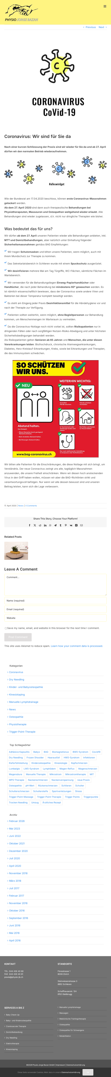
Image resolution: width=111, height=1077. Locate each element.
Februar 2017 (16, 895)
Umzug (35, 802)
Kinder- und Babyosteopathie (26, 687)
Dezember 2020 (18, 851)
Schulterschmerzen (19, 791)
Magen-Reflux (67, 768)
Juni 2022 (15, 836)
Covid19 (96, 752)
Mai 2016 (14, 933)
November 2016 (18, 903)
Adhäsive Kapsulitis (19, 752)
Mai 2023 (14, 828)
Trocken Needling (18, 802)
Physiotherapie (17, 724)
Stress (78, 791)
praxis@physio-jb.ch (13, 977)
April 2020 (15, 865)
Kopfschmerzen (79, 763)
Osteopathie (16, 716)
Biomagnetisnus (60, 752)
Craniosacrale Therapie (16, 1026)
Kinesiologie (60, 763)
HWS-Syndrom (71, 757)
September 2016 (18, 918)
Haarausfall (54, 757)
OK (88, 1072)
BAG (46, 752)
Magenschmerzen (87, 768)
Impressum (60, 1065)
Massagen (63, 1013)
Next (101, 27)
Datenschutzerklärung (75, 1065)
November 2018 (18, 873)
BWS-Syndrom (80, 752)
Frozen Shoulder (35, 757)
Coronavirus (16, 672)
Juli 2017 (14, 888)
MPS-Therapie (16, 780)
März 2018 (15, 880)
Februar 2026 (17, 821)
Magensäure (15, 774)
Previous (91, 27)
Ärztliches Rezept (51, 802)
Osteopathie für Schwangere (71, 1030)
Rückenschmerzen (48, 785)
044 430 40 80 (16, 971)
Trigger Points (72, 796)
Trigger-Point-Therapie (22, 731)
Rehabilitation (65, 1036)
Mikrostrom (55, 774)
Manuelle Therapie (36, 774)
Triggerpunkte (91, 796)
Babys (36, 752)
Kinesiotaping (17, 694)
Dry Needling (16, 679)
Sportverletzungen (61, 791)
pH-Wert (30, 785)
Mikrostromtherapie (75, 774)
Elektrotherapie (12, 1043)
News (20, 505)
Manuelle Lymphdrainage (23, 702)
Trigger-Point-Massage (21, 796)
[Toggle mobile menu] (105, 6)
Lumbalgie (14, 768)
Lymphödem (49, 768)
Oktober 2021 (17, 843)
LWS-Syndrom (31, 768)
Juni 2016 (14, 925)
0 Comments (31, 505)
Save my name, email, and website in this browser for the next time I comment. (53, 628)
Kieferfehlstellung (18, 763)
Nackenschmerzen (38, 780)
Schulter (79, 785)
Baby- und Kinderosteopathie (18, 1020)
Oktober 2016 (17, 910)
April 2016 (15, 940)
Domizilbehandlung (14, 1032)
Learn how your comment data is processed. (77, 646)
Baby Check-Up (13, 1015)
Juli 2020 (14, 858)
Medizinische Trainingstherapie (72, 1019)
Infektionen (89, 757)
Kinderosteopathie (41, 763)
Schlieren (66, 785)
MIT (92, 774)
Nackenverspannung (62, 780)
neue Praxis (83, 780)
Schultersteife (40, 791)
